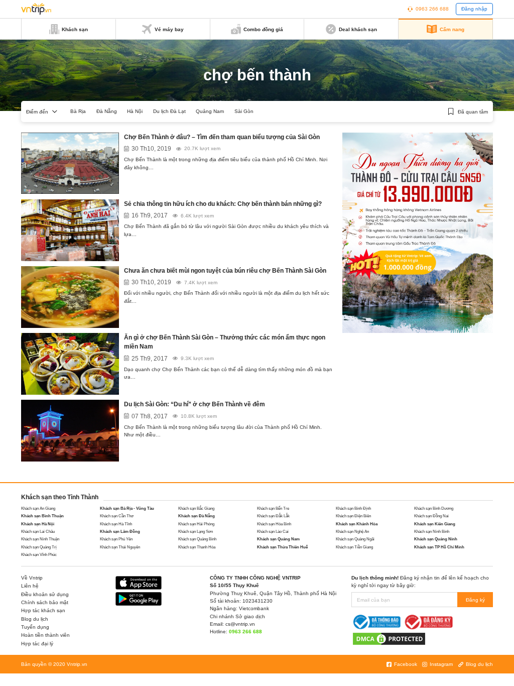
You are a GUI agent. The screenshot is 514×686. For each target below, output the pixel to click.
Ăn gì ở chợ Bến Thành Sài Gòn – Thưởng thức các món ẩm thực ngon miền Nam (224, 342)
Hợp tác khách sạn (43, 610)
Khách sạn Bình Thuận (42, 516)
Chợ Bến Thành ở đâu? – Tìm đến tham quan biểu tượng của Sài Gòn (222, 137)
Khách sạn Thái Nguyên (120, 547)
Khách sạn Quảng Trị (39, 547)
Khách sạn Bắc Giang (196, 508)
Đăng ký (475, 600)
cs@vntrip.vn (240, 624)
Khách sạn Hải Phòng (196, 524)
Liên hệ (30, 586)
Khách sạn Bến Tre (273, 508)
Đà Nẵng (106, 111)
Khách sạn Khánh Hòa (356, 524)
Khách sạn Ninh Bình (431, 531)
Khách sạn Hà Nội (37, 524)
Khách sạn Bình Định (353, 508)
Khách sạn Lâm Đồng (120, 531)
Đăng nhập (474, 9)
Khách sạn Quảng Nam (278, 539)
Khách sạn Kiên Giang (434, 524)
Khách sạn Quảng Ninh (435, 539)
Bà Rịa (78, 111)
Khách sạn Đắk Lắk (273, 516)
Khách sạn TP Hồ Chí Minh (439, 547)
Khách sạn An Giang (38, 508)
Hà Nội (135, 111)
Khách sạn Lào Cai (273, 531)
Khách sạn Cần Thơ (117, 516)
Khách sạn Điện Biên (353, 516)
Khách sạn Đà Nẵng (196, 516)
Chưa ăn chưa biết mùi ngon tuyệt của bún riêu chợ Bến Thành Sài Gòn (225, 270)
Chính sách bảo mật (44, 602)
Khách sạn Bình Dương (433, 508)
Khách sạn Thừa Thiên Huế (282, 547)
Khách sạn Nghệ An (352, 531)
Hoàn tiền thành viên (45, 635)
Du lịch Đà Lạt (169, 111)
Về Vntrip (32, 578)
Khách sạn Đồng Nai (431, 516)
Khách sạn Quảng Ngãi (355, 539)
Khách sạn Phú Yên (116, 539)
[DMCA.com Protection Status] (389, 638)
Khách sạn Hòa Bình (274, 524)
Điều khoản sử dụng (45, 594)
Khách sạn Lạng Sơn (195, 531)
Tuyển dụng (35, 627)
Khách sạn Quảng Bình (197, 539)
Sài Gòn (243, 111)
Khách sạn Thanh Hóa (196, 547)
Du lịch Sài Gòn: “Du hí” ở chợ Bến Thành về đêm (194, 404)
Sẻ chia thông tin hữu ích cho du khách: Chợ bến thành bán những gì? (223, 203)
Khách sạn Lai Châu (38, 531)
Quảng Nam (210, 111)
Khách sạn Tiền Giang (354, 547)
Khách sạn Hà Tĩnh (116, 524)
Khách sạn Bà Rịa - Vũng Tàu (127, 508)
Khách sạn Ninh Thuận (40, 539)
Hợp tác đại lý (37, 643)
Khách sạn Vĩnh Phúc (39, 554)
